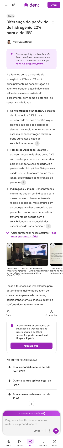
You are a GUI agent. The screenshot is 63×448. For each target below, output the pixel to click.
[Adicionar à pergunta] (7, 431)
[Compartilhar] (53, 22)
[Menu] (6, 4)
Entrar (54, 4)
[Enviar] (56, 431)
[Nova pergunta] (14, 4)
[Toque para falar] (49, 431)
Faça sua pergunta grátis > (30, 63)
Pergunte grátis (31, 345)
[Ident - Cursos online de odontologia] (31, 5)
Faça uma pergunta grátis (30, 413)
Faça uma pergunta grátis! (33, 234)
